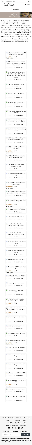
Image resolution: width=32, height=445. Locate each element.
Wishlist (4, 417)
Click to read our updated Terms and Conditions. (19, 441)
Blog (28, 417)
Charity (24, 420)
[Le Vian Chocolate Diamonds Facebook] (18, 428)
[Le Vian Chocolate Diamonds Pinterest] (15, 428)
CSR (24, 422)
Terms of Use (23, 425)
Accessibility (10, 417)
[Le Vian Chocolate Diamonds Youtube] (9, 428)
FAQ (24, 417)
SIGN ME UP (25, 434)
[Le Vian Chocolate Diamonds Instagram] (22, 428)
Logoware (8, 420)
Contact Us (18, 417)
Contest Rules (10, 422)
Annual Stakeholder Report (12, 425)
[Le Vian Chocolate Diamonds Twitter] (12, 428)
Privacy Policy (18, 422)
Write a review (19, 67)
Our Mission (17, 420)
